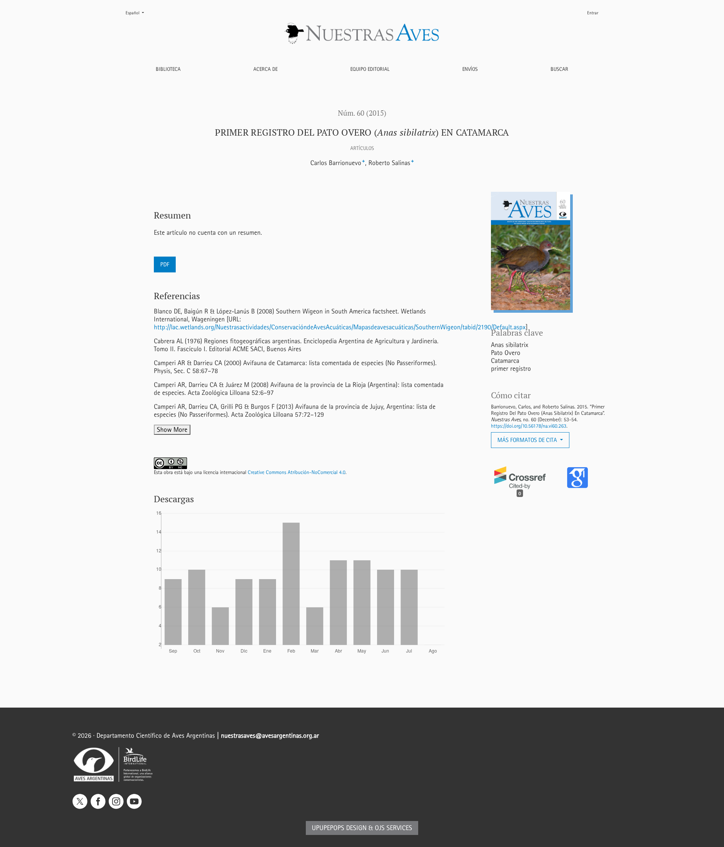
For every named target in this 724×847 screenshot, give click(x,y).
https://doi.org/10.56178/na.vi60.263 (528, 426)
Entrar (592, 12)
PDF (164, 264)
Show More (172, 430)
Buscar (559, 69)
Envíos (470, 69)
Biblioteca (168, 69)
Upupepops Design (339, 828)
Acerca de (265, 69)
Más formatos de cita (527, 439)
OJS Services (393, 828)
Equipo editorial (370, 69)
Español (137, 12)
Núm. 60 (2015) (362, 113)
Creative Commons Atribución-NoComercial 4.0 (296, 472)
